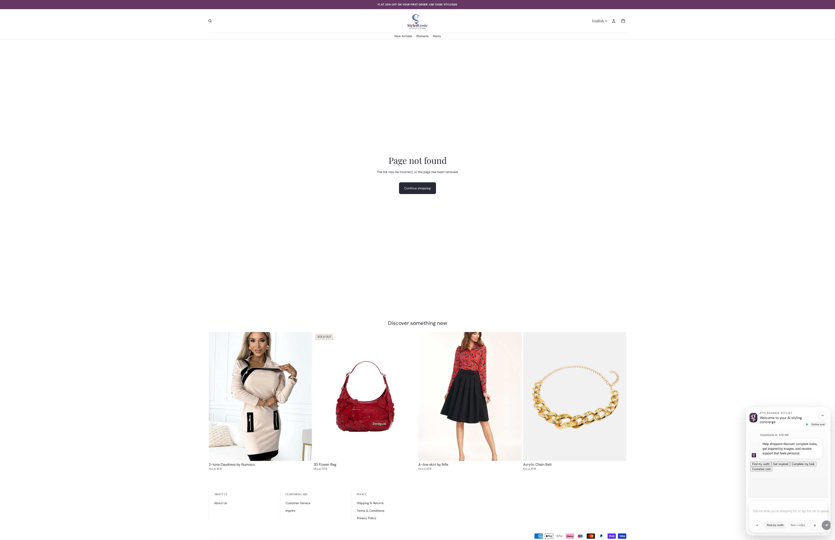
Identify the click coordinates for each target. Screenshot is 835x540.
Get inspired (780, 464)
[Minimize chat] (822, 415)
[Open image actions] (757, 525)
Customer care (761, 469)
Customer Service (298, 503)
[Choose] (305, 454)
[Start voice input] (815, 525)
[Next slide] (305, 396)
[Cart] (623, 21)
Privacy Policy (366, 518)
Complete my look (803, 464)
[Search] (210, 21)
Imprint (290, 511)
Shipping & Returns (370, 503)
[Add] (619, 454)
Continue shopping (417, 188)
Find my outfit (761, 464)
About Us (220, 503)
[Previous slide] (215, 396)
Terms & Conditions (370, 511)
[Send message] (826, 525)
